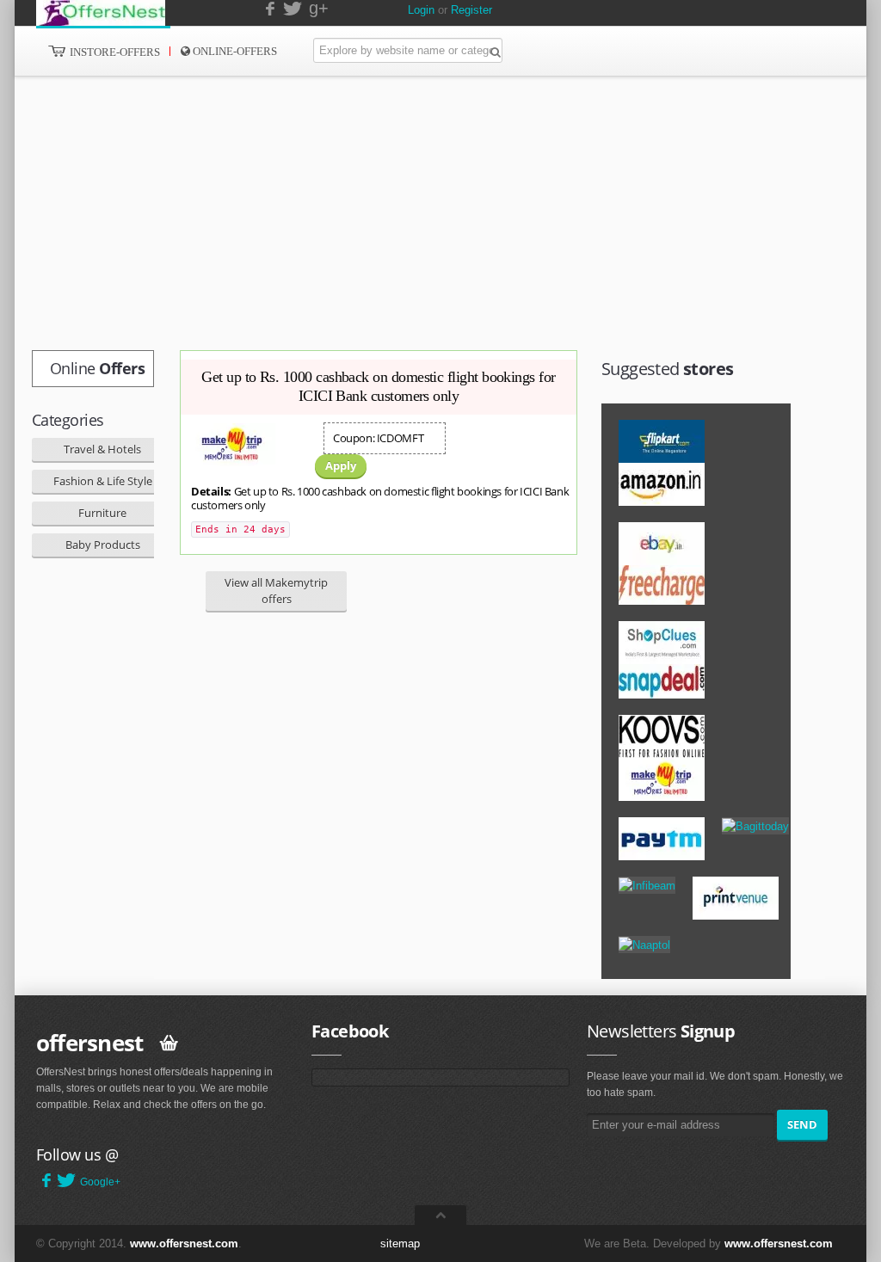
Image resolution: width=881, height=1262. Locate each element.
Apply (340, 465)
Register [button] (471, 9)
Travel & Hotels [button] (102, 449)
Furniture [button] (102, 512)
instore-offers (113, 52)
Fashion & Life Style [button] (102, 481)
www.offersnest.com (184, 1243)
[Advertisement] (402, 213)
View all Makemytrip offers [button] (276, 590)
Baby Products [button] (102, 544)
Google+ (100, 1182)
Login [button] (421, 9)
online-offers (233, 51)
